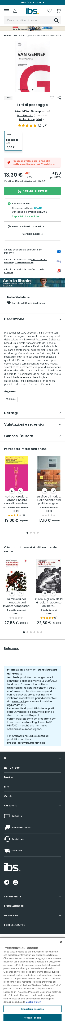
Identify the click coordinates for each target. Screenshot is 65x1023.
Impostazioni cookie (32, 1008)
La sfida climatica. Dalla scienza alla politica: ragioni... (49, 500)
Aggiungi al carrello (35, 190)
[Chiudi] (61, 942)
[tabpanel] (33, 66)
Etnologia (11, 399)
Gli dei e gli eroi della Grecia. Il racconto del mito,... (49, 602)
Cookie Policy (33, 1001)
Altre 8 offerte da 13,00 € (32, 181)
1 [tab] (32, 89)
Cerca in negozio (32, 233)
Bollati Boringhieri (30, 119)
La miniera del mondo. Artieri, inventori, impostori (16, 602)
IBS (17, 181)
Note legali (11, 648)
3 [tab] (34, 533)
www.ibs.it (18, 701)
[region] (32, 980)
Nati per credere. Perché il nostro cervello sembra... (16, 500)
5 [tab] (37, 632)
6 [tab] (41, 632)
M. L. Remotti (25, 115)
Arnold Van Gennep (28, 111)
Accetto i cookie (32, 1017)
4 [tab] (37, 533)
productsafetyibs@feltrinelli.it (26, 743)
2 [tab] (31, 533)
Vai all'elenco (48, 164)
